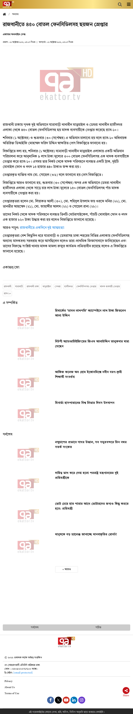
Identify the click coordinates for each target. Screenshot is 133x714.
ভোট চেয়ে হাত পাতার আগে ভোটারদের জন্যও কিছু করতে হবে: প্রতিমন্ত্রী (92, 506)
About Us (10, 687)
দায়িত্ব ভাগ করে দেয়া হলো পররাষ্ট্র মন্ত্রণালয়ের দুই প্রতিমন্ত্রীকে (86, 475)
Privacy (8, 681)
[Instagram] (81, 700)
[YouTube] (66, 700)
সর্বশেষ (7, 434)
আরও (68, 569)
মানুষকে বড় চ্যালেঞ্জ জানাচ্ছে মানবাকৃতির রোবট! (86, 534)
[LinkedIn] (73, 700)
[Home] (6, 14)
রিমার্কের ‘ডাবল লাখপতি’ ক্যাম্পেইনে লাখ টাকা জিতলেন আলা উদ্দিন (90, 313)
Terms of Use (12, 693)
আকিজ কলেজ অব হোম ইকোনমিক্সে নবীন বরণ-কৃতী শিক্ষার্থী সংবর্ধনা (88, 375)
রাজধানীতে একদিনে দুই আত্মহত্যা (42, 228)
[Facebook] (50, 700)
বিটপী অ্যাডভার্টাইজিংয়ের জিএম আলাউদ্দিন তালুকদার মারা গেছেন (92, 344)
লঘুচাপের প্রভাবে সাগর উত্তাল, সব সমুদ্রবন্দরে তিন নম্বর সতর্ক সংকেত (91, 445)
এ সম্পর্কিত (10, 303)
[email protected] (23, 673)
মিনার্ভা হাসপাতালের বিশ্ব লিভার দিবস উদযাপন (84, 402)
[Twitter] (58, 700)
